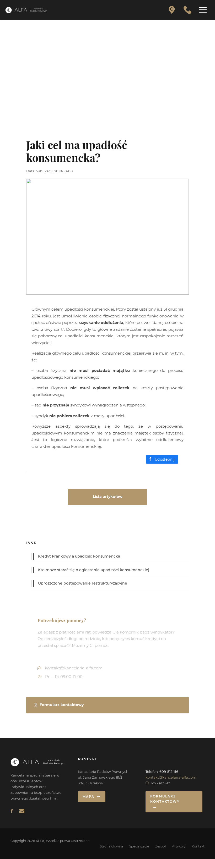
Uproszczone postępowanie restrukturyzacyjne (82, 583)
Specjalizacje (139, 846)
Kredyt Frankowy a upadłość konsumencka (79, 556)
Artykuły (178, 846)
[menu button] (203, 9)
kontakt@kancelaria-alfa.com (171, 777)
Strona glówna (111, 846)
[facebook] (11, 811)
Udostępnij (165, 459)
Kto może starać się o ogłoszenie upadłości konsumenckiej (93, 570)
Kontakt (198, 846)
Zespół (160, 846)
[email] (21, 811)
